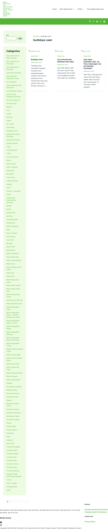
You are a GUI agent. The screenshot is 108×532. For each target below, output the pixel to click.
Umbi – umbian (11, 483)
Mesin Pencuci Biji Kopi (14, 300)
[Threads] (104, 21)
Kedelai (8, 206)
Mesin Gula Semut (12, 253)
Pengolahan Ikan (12, 397)
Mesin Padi (10, 276)
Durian (8, 160)
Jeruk (8, 187)
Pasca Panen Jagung (13, 386)
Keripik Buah (10, 223)
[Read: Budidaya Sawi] (34, 51)
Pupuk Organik (11, 430)
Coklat (8, 153)
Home (54, 9)
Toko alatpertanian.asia (95, 9)
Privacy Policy (90, 521)
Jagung (9, 184)
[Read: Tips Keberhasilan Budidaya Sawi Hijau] (59, 51)
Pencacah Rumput (12, 393)
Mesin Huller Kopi (12, 257)
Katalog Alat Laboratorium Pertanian (11, 200)
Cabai (8, 147)
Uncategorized (11, 487)
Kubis (8, 230)
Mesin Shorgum (12, 376)
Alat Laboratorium (66, 9)
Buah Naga (10, 127)
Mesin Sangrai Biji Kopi (14, 373)
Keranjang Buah (12, 219)
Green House (11, 164)
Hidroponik (10, 170)
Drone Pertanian (12, 157)
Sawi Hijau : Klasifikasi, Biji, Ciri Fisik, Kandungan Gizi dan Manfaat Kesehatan (92, 64)
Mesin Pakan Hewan (13, 285)
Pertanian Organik (12, 419)
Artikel (79, 9)
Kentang (9, 216)
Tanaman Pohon (12, 464)
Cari (7, 35)
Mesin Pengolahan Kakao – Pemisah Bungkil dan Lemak (13, 315)
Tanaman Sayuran (12, 471)
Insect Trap (10, 177)
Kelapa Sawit (11, 212)
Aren (8, 110)
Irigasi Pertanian (12, 181)
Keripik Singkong (12, 226)
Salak (8, 437)
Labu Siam (10, 240)
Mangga (9, 243)
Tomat (8, 480)
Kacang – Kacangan (13, 191)
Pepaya (9, 400)
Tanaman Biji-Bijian (13, 447)
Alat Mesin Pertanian (13, 73)
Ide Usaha (10, 174)
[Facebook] (97, 21)
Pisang (8, 423)
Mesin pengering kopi (14, 303)
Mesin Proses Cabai (13, 355)
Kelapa (8, 209)
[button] (73, 9)
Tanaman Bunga (12, 454)
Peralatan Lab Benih (13, 413)
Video (8, 490)
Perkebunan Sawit (12, 416)
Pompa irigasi (11, 426)
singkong (9, 440)
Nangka (9, 383)
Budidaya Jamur (12, 131)
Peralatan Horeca (12, 409)
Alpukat (9, 107)
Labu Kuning (10, 236)
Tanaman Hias (11, 457)
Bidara (8, 120)
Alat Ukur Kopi (11, 103)
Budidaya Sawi (37, 59)
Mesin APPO (10, 247)
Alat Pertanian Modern (14, 91)
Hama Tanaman (12, 167)
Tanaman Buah (11, 450)
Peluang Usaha (11, 390)
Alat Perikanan (11, 82)
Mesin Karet (10, 264)
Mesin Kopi (10, 273)
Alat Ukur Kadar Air (13, 100)
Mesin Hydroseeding (13, 260)
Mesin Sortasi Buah (13, 380)
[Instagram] (93, 21)
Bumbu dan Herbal (13, 140)
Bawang (9, 117)
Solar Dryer (10, 443)
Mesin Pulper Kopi (12, 364)
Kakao (8, 194)
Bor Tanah (10, 124)
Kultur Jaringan (11, 233)
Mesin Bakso (10, 250)
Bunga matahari (12, 143)
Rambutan (10, 433)
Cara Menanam (11, 150)
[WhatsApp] (100, 21)
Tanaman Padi (11, 460)
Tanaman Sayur (12, 467)
